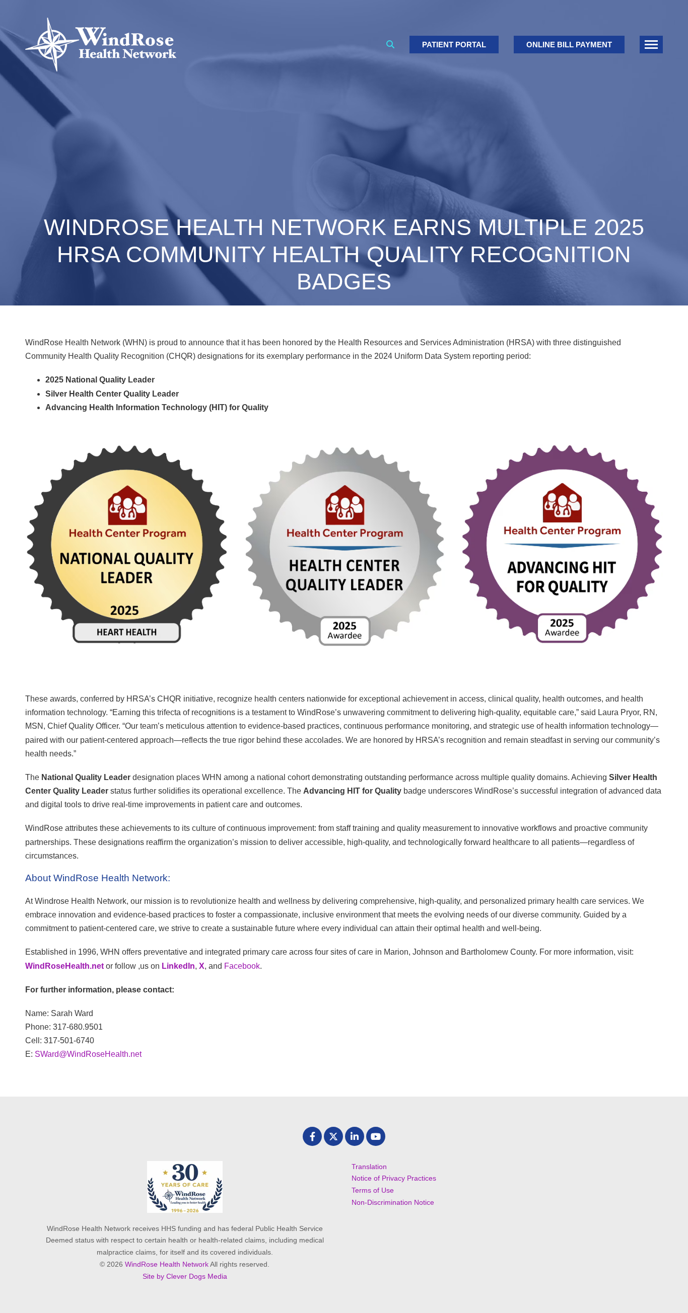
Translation (369, 1167)
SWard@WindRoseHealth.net (90, 1054)
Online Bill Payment (569, 44)
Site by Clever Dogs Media (185, 1276)
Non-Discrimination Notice (393, 1202)
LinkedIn (178, 966)
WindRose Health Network (167, 1264)
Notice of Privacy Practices (394, 1178)
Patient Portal (454, 44)
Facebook (242, 966)
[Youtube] (375, 1136)
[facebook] (312, 1136)
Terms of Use (373, 1190)
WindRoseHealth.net (64, 966)
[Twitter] (333, 1136)
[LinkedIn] (354, 1136)
